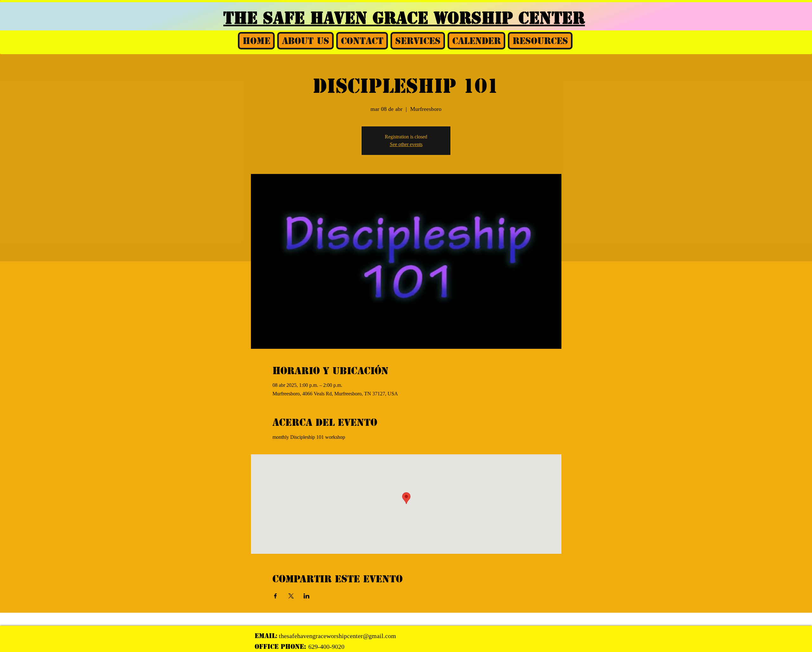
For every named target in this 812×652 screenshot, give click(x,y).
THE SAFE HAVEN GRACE (328, 18)
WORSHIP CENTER (509, 18)
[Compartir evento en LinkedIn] (307, 595)
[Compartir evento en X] (291, 595)
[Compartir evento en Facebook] (275, 595)
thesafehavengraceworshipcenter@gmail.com (337, 635)
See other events (406, 144)
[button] (305, 40)
